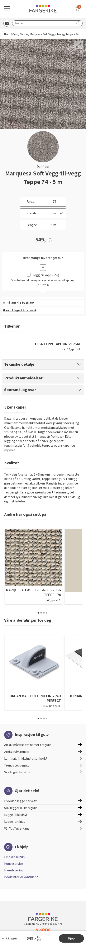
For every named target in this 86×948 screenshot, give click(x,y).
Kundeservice (13, 863)
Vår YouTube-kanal (17, 828)
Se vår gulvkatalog (17, 772)
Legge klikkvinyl (15, 815)
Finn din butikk (14, 857)
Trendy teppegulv (16, 765)
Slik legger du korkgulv (20, 808)
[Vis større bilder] (78, 45)
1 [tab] (38, 613)
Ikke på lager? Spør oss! (19, 310)
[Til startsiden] (43, 9)
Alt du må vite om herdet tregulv (27, 745)
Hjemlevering (14, 870)
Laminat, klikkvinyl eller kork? (25, 758)
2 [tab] (41, 613)
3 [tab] (44, 613)
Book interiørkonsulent (21, 877)
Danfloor (43, 166)
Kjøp (71, 938)
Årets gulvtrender (16, 751)
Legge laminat (14, 821)
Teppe (24, 34)
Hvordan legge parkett (20, 801)
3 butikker (27, 303)
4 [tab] (46, 613)
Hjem (7, 34)
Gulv (15, 34)
